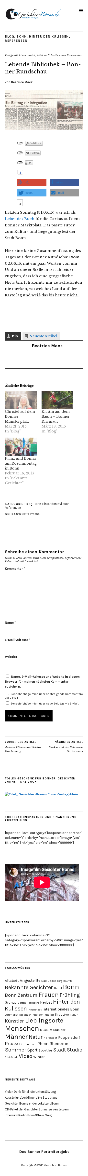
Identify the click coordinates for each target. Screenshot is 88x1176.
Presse (35, 514)
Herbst (46, 1002)
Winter (39, 1056)
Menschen (22, 1028)
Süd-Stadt (11, 1057)
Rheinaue (59, 1043)
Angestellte (30, 980)
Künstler (14, 1021)
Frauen (48, 994)
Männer (16, 1036)
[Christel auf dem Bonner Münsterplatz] (21, 400)
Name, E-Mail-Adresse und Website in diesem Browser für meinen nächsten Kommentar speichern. (42, 681)
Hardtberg (33, 1002)
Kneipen (38, 1014)
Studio (74, 1050)
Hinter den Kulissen (49, 36)
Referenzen (16, 40)
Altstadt (12, 980)
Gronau (11, 1002)
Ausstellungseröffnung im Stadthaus (31, 1097)
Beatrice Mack (22, 82)
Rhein (43, 1043)
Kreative (62, 1014)
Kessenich (25, 1014)
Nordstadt (50, 1037)
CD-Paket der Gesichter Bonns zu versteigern (37, 1109)
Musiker (59, 1030)
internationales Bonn (61, 1009)
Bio (15, 336)
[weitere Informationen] (19, 204)
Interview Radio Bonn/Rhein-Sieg (28, 1115)
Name (10, 622)
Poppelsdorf (69, 1037)
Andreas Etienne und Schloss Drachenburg (23, 746)
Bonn (22, 36)
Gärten (22, 1002)
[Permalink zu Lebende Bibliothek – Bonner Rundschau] (44, 128)
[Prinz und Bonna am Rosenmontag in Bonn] (21, 447)
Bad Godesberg (51, 980)
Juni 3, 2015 (35, 55)
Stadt (59, 1050)
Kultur (73, 1014)
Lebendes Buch (19, 218)
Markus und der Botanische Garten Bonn (66, 746)
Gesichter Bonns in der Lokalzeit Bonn (32, 1103)
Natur (36, 1037)
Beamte (67, 980)
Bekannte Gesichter (29, 987)
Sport (32, 1050)
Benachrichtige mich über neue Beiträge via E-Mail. (45, 703)
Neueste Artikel (43, 336)
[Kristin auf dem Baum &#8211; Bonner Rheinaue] (57, 400)
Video (25, 1056)
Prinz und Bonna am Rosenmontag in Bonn (21, 463)
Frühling (70, 995)
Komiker (49, 1014)
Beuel (58, 988)
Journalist (11, 1014)
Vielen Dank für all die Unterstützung (30, 1091)
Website (11, 657)
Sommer (15, 1049)
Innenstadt (35, 1009)
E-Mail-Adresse (17, 640)
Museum (46, 1030)
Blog (9, 36)
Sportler (45, 1050)
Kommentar (15, 568)
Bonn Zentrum (21, 995)
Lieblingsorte (44, 1020)
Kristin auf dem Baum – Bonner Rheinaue (56, 416)
